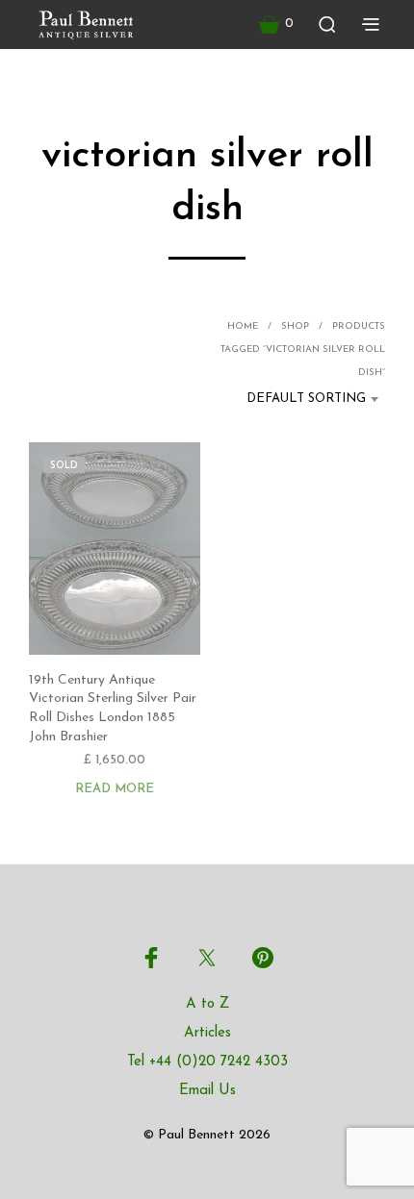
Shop (295, 326)
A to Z (207, 1004)
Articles (207, 1033)
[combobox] (299, 399)
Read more (114, 789)
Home (242, 326)
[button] (276, 24)
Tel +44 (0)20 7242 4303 (207, 1062)
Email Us (207, 1091)
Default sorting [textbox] (306, 398)
